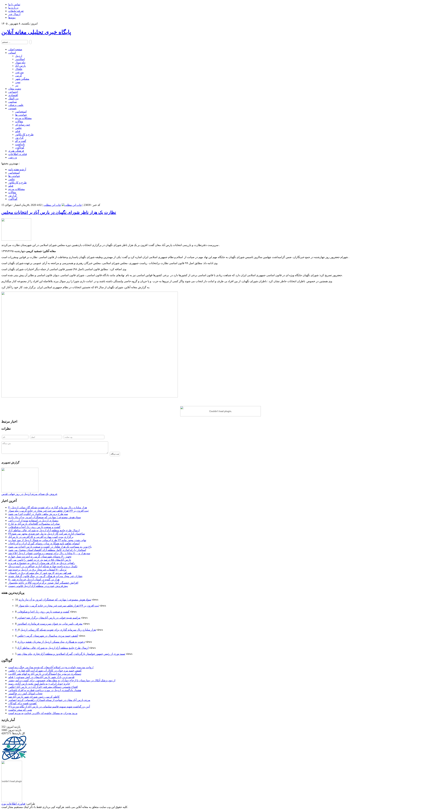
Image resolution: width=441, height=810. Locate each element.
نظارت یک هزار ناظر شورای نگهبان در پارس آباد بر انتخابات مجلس (58, 212)
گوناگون (19, 147)
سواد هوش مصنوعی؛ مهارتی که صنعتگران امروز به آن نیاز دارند (44, 517)
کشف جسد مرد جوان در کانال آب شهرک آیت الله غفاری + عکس (45, 670)
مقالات (19, 121)
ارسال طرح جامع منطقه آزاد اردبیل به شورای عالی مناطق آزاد (44, 530)
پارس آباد (20, 65)
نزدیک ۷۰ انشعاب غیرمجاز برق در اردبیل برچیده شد (37, 569)
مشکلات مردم (23, 118)
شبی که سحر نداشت (20, 709)
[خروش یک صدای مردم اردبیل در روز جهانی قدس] (19, 491)
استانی (12, 52)
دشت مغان (14, 88)
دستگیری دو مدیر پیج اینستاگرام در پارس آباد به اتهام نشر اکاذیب (44, 673)
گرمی (18, 75)
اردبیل (18, 55)
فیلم (17, 131)
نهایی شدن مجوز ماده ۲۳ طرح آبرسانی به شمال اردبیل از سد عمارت (47, 540)
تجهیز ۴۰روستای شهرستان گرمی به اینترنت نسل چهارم (39, 556)
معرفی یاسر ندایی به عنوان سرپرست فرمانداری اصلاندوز (50, 623)
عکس (18, 127)
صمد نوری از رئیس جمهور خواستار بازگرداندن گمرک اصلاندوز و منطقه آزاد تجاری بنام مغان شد (71, 653)
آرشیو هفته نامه (17, 169)
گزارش (19, 137)
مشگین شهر (22, 78)
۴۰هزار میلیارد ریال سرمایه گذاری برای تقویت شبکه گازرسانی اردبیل (47, 507)
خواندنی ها (21, 114)
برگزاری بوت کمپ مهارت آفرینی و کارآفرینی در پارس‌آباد (40, 536)
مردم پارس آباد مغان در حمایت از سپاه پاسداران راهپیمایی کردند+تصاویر (49, 700)
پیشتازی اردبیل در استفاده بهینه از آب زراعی (33, 520)
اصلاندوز (20, 59)
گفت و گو (20, 141)
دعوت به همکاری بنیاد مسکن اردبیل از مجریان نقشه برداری (51, 641)
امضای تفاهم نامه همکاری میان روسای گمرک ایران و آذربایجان (44, 543)
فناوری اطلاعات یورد (13, 803)
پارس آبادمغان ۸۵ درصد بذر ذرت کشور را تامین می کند (39, 559)
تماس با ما (14, 4)
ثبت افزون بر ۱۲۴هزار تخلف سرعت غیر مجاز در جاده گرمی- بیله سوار (48, 510)
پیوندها (12, 17)
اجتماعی (13, 91)
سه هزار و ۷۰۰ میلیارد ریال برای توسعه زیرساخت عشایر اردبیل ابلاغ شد (49, 553)
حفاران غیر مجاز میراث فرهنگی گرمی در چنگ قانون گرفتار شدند (45, 576)
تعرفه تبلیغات (16, 10)
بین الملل (13, 98)
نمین (17, 82)
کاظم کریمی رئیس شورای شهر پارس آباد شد (34, 696)
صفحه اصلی (15, 49)
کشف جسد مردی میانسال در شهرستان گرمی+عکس (47, 635)
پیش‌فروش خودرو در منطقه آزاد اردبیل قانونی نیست (38, 586)
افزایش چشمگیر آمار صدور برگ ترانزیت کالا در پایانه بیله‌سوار (43, 582)
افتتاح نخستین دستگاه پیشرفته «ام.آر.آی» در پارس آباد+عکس (43, 686)
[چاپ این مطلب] (72, 204)
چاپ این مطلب (52, 204)
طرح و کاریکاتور (24, 134)
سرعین (19, 72)
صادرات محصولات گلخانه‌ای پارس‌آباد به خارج (34, 523)
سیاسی (12, 101)
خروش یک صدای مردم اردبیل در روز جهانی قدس (29, 494)
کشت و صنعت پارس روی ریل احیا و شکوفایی (34, 527)
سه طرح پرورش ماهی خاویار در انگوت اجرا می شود (38, 513)
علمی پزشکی (16, 105)
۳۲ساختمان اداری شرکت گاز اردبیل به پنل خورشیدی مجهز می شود (46, 533)
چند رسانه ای (22, 124)
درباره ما (13, 7)
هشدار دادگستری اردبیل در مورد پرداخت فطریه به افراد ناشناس (44, 690)
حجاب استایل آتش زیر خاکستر (25, 693)
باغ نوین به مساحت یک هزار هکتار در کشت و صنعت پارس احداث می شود (50, 546)
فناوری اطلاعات (17, 154)
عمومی (12, 108)
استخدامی (21, 111)
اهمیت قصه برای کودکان (22, 703)
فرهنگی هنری (16, 150)
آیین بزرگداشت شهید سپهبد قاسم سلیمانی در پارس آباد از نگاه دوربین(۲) (49, 706)
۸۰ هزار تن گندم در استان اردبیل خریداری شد (33, 579)
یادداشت (20, 144)
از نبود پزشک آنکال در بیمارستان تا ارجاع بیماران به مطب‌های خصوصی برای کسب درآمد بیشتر (61, 680)
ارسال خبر (14, 14)
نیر (16, 85)
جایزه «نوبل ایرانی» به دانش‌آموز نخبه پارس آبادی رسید (39, 683)
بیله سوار (20, 62)
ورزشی (12, 157)
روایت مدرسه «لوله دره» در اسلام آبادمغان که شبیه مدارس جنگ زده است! (51, 667)
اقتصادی (13, 95)
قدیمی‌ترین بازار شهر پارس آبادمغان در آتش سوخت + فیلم (41, 677)
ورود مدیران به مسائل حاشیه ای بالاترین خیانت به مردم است (42, 713)
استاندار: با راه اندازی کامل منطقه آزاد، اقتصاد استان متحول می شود (47, 549)
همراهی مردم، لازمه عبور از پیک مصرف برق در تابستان (39, 572)
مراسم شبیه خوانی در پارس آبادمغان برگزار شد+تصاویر (48, 617)
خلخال (18, 69)
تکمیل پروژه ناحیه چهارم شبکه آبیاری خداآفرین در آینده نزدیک (42, 566)
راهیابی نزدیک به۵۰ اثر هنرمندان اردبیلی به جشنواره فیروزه (41, 563)
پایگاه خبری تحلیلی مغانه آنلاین (36, 32)
